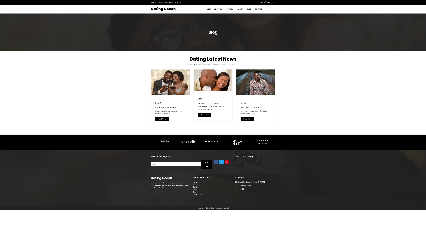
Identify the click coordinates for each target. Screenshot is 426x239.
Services (229, 9)
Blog (249, 9)
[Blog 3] (255, 82)
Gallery (240, 9)
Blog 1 (200, 99)
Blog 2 (158, 103)
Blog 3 (243, 103)
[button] (146, 99)
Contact (258, 9)
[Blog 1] (213, 80)
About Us (218, 9)
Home (208, 9)
